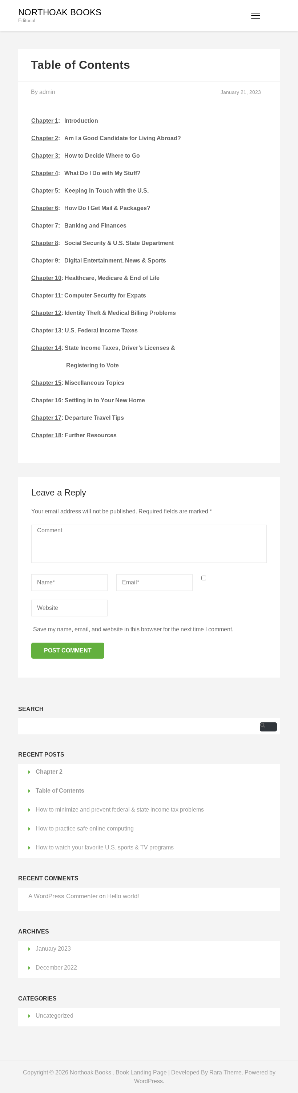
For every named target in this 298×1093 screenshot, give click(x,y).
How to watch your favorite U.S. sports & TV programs (105, 847)
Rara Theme (225, 1072)
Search (31, 709)
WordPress (148, 1081)
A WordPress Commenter (63, 896)
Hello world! (123, 896)
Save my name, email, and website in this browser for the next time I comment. (133, 629)
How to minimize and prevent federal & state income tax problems (120, 809)
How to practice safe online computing (85, 828)
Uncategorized (54, 1016)
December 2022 (56, 967)
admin (47, 92)
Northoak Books (59, 12)
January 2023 (53, 949)
